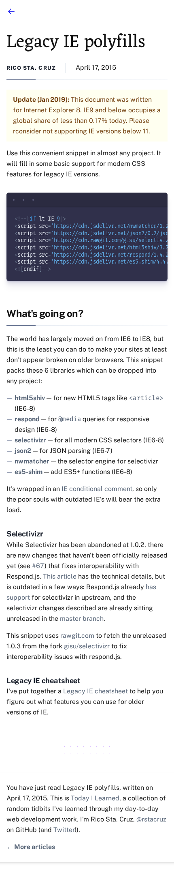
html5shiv (30, 398)
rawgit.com (77, 635)
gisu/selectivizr (87, 646)
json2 (23, 451)
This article (59, 576)
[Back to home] (11, 11)
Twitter (64, 830)
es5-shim (28, 472)
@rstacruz (151, 819)
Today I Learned (95, 798)
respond (27, 419)
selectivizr (30, 440)
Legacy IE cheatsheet (95, 691)
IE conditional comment (97, 489)
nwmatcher (32, 461)
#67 (38, 566)
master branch (82, 618)
